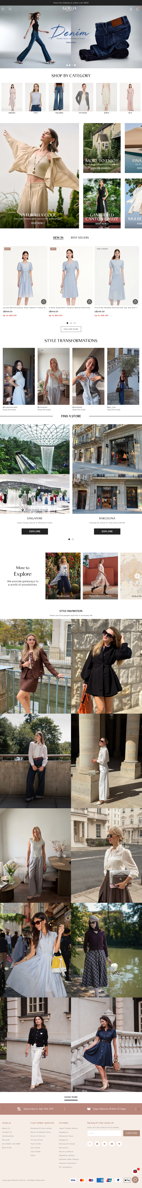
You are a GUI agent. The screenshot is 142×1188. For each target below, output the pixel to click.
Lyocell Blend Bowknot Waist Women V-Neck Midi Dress (28, 308)
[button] (137, 576)
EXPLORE (34, 531)
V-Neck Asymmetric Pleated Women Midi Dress (69, 308)
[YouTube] (119, 1143)
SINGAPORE (34, 518)
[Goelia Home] (71, 9)
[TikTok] (112, 1143)
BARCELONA (107, 518)
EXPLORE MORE (71, 329)
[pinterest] (104, 1143)
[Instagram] (97, 1143)
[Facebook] (89, 1143)
